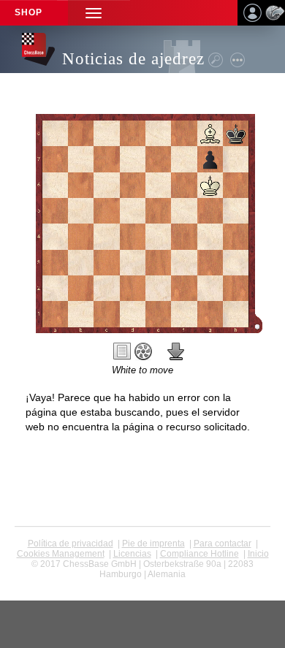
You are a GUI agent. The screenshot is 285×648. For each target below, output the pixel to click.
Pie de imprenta (153, 543)
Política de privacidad (70, 543)
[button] (93, 13)
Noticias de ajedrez (133, 59)
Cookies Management (60, 554)
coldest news (143, 584)
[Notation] (122, 351)
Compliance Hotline (199, 554)
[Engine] (143, 351)
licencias (132, 554)
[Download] (176, 351)
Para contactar (222, 543)
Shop (28, 12)
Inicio (258, 554)
